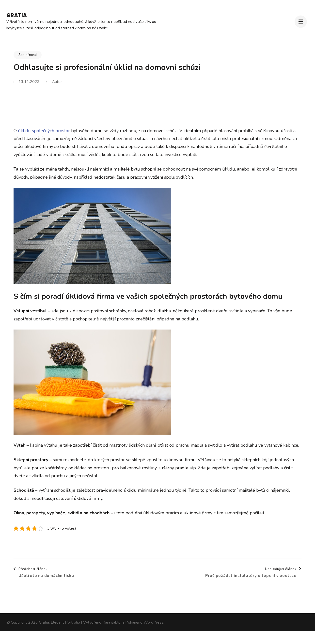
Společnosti (27, 54)
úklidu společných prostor (44, 131)
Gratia (16, 15)
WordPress (153, 622)
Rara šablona (113, 622)
